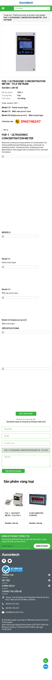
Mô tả (6, 130)
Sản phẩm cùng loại (19, 481)
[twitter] (10, 561)
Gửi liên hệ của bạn (13, 471)
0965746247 (31, 121)
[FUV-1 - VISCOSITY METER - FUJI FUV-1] (14, 499)
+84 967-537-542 (12, 604)
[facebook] (4, 561)
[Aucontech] (26, 2)
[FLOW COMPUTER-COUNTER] (38, 499)
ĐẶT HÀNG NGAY (26, 414)
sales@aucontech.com (14, 612)
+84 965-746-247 (12, 608)
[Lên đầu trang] (45, 654)
